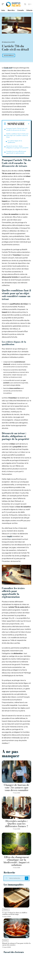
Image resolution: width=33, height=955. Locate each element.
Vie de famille (9, 55)
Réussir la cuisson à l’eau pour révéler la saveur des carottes (16, 944)
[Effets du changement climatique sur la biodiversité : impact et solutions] (16, 844)
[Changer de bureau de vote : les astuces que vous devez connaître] (16, 771)
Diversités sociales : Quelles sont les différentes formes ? (16, 823)
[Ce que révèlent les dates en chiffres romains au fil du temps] (16, 897)
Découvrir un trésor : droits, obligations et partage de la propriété (17, 147)
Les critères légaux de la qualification (15, 141)
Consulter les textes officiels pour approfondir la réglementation (16, 152)
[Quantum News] (13, 4)
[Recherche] (25, 4)
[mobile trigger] (3, 4)
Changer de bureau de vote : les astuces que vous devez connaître (16, 787)
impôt (9, 536)
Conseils (6, 909)
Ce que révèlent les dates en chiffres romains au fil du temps (14, 913)
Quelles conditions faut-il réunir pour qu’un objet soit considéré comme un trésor (17, 135)
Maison (5, 940)
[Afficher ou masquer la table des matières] (27, 124)
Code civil (8, 68)
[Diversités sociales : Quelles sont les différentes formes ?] (16, 808)
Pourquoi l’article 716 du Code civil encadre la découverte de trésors (16, 129)
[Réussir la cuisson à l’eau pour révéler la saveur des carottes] (16, 928)
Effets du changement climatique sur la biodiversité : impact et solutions (16, 861)
